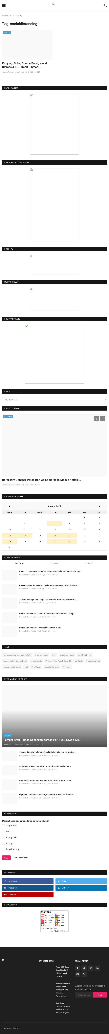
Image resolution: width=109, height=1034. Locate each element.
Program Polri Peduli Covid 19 (58, 661)
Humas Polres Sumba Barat (13, 72)
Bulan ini (54, 563)
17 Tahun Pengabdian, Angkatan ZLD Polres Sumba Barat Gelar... (48, 599)
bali (26, 667)
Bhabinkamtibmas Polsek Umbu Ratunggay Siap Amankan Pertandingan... (63, 989)
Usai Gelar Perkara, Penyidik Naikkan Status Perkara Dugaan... (63, 1008)
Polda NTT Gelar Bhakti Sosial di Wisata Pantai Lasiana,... (62, 971)
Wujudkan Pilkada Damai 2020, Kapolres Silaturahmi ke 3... (45, 766)
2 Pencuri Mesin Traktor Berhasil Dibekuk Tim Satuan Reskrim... (48, 752)
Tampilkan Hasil (20, 857)
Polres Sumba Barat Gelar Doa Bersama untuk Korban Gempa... (47, 613)
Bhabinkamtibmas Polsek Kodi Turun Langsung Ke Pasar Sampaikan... (46, 480)
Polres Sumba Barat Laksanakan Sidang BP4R (40, 628)
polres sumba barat (12, 667)
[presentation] (96, 418)
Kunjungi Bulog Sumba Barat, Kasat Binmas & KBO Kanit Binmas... (24, 65)
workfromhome (84, 655)
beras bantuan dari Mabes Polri (17, 655)
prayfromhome (41, 655)
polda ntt (78, 661)
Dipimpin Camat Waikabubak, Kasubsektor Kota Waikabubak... (47, 794)
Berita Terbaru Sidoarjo (11, 956)
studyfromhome (67, 655)
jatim (54, 655)
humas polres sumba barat (15, 661)
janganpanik (36, 661)
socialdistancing (52, 667)
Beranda (5, 15)
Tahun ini (89, 563)
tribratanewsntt (93, 661)
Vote (6, 858)
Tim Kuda (67, 667)
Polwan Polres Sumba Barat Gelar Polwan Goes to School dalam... (48, 585)
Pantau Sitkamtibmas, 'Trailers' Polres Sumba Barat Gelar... (46, 780)
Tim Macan (36, 667)
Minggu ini (19, 563)
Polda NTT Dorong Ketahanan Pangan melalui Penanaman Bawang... (50, 571)
